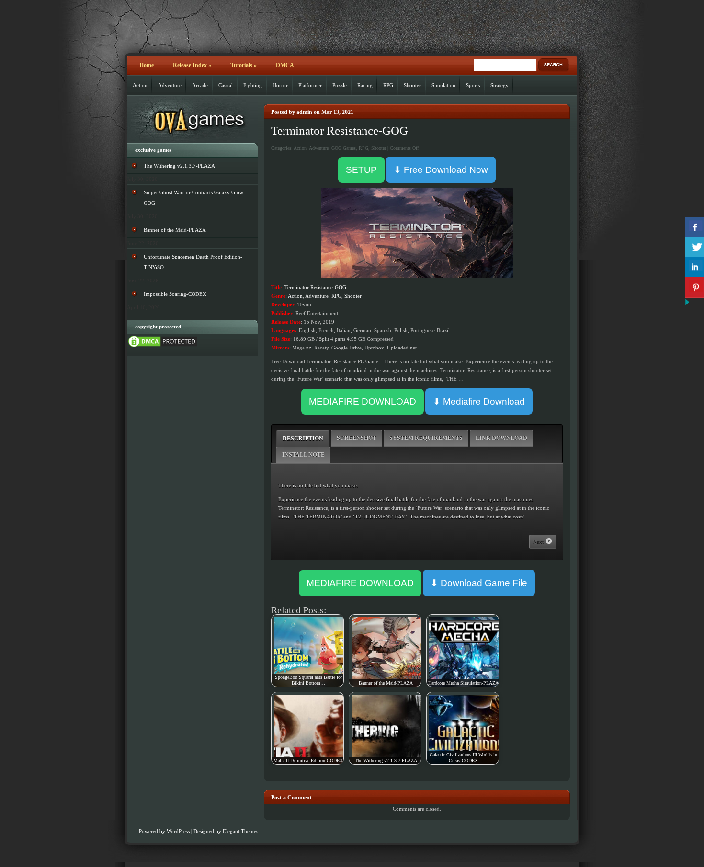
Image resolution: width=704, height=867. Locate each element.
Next (539, 542)
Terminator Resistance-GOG (339, 130)
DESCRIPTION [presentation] (303, 438)
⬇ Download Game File (479, 583)
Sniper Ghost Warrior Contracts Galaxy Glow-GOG (194, 198)
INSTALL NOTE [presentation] (303, 454)
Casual (225, 85)
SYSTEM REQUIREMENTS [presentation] (426, 438)
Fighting (252, 85)
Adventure (170, 85)
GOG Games (343, 148)
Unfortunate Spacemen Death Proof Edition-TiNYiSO (193, 262)
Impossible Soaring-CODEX (175, 294)
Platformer (310, 85)
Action (140, 85)
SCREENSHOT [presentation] (356, 438)
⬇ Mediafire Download (479, 401)
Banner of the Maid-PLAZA (175, 230)
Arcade (200, 85)
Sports (473, 85)
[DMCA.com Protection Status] (163, 346)
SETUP (361, 170)
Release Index (192, 65)
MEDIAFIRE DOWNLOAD (362, 401)
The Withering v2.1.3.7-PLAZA (179, 166)
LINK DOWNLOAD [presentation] (501, 438)
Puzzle (339, 85)
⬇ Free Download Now (441, 170)
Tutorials (243, 65)
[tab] (302, 438)
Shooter (412, 85)
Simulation (443, 85)
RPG (388, 85)
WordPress (178, 831)
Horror (280, 85)
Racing (365, 85)
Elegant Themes (240, 831)
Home (146, 65)
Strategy (499, 85)
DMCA (285, 65)
